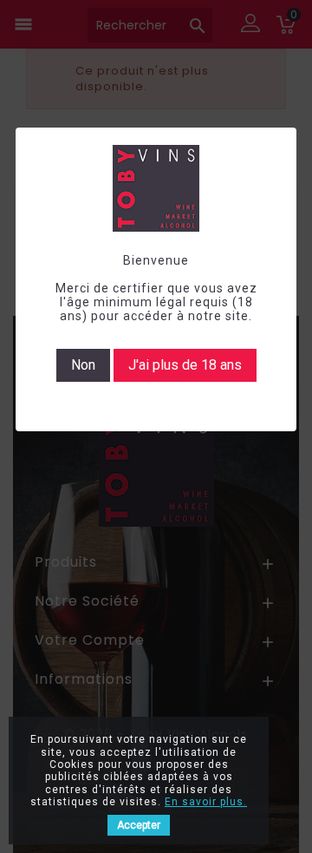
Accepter (138, 825)
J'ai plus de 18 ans (185, 365)
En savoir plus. (206, 802)
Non (83, 365)
